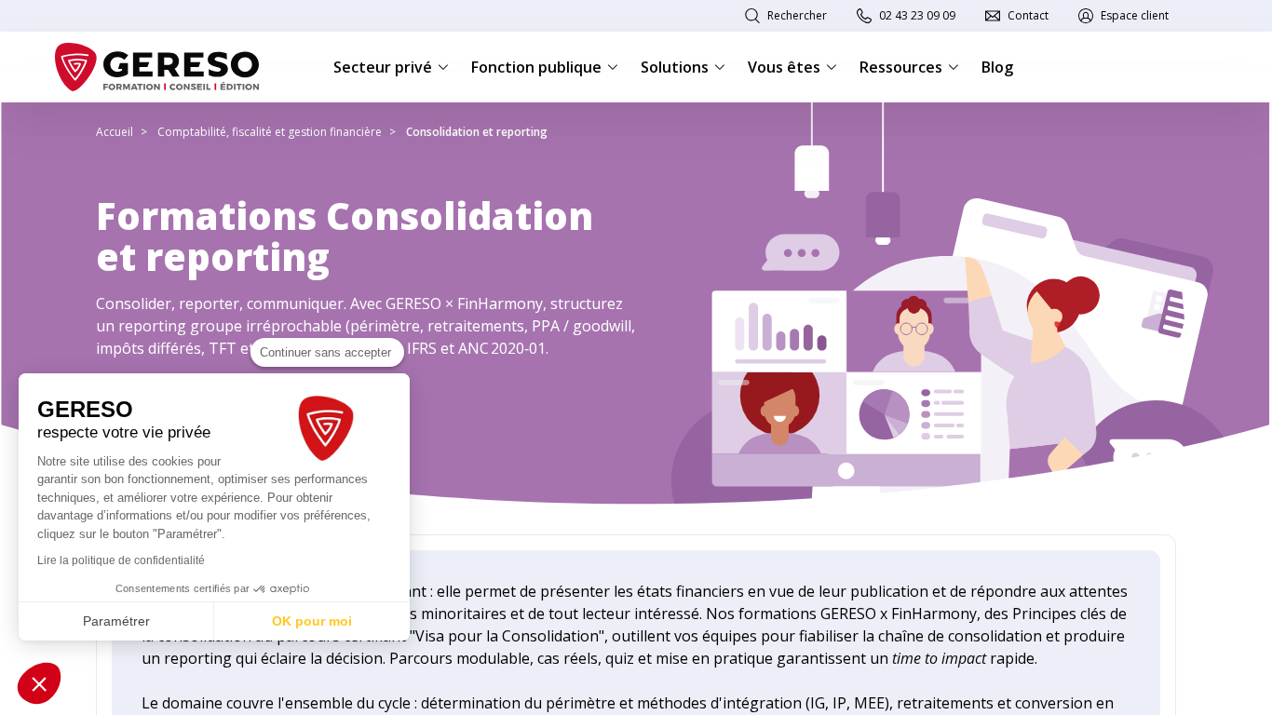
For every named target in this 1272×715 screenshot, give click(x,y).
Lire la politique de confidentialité (121, 560)
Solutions (675, 67)
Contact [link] (1028, 15)
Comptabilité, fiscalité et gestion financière (269, 132)
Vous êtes (784, 67)
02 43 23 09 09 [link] (917, 15)
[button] (39, 683)
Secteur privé (382, 67)
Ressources (900, 67)
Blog (997, 67)
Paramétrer (116, 621)
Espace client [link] (1135, 15)
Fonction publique (536, 67)
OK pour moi (312, 621)
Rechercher (797, 15)
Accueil (114, 132)
